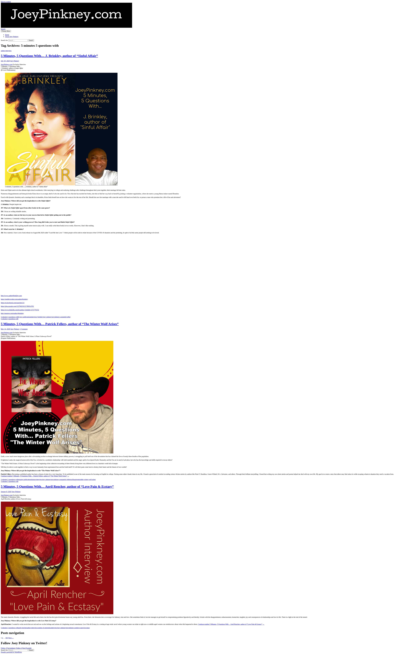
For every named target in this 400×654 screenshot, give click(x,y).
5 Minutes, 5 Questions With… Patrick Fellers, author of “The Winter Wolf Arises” (60, 324)
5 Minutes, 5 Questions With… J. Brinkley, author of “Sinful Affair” (49, 56)
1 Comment (24, 329)
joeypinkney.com (57, 317)
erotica (49, 628)
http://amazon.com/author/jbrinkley (12, 313)
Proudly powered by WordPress (11, 652)
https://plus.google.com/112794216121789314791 (17, 306)
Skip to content (6, 2)
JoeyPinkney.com (6, 64)
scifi (72, 479)
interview (34, 317)
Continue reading (35, 476)
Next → (11, 638)
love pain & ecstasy (83, 628)
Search (3, 29)
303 (6, 638)
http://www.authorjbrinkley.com (11, 296)
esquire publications (24, 479)
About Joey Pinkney (11, 37)
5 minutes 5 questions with (9, 317)
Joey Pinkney (14, 61)
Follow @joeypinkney (8, 648)
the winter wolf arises (89, 479)
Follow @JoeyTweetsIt (23, 648)
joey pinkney (47, 317)
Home (7, 35)
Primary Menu (6, 31)
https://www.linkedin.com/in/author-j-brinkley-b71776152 (20, 310)
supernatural (78, 479)
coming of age (42, 628)
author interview (6, 51)
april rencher (22, 628)
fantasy (33, 479)
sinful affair (66, 317)
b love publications (24, 317)
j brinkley (40, 317)
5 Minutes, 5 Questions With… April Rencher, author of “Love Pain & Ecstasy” (57, 486)
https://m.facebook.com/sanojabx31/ (12, 303)
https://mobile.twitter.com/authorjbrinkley (14, 299)
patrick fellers (66, 479)
